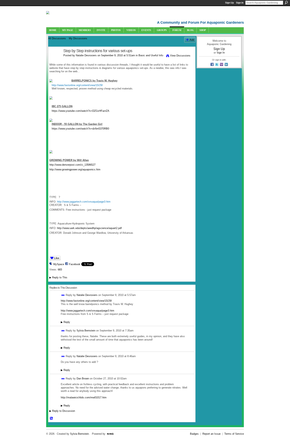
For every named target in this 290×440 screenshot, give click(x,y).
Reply (65, 322)
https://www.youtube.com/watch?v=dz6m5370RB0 (80, 128)
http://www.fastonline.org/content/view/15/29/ (86, 300)
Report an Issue (211, 433)
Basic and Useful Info (150, 55)
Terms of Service (234, 433)
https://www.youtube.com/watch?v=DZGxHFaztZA (80, 110)
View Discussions (180, 55)
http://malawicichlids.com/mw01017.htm (84, 397)
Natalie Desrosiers (86, 55)
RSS (51, 418)
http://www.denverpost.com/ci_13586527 (72, 164)
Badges (194, 433)
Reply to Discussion (62, 410)
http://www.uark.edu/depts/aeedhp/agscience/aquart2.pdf (89, 228)
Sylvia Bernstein (86, 330)
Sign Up (229, 2)
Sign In (239, 2)
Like (56, 258)
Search (286, 2)
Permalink (63, 295)
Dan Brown (83, 378)
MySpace (58, 264)
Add (192, 39)
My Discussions (78, 38)
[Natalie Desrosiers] (54, 59)
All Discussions (57, 38)
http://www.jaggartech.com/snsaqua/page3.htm (87, 310)
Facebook (74, 264)
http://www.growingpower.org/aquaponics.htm (74, 169)
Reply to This (58, 277)
